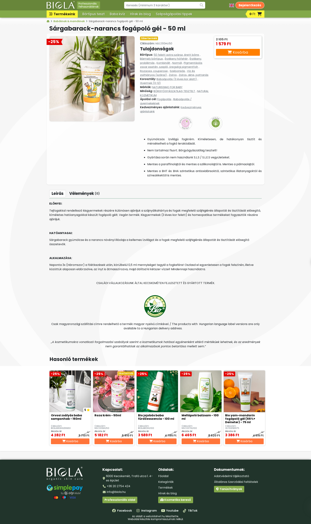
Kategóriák (166, 482)
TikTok (192, 511)
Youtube (172, 511)
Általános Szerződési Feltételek (236, 482)
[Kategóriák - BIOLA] (48, 21)
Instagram (149, 511)
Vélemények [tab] (84, 193)
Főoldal (163, 476)
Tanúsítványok (230, 489)
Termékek (165, 488)
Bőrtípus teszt (93, 14)
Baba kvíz (117, 14)
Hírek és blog (140, 14)
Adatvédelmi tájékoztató (231, 476)
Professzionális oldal (120, 500)
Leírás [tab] (58, 193)
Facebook (124, 511)
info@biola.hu (116, 492)
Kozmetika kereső (177, 500)
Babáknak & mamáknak (69, 21)
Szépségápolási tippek (174, 14)
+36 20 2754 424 (118, 486)
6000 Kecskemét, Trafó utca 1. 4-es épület (129, 478)
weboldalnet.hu (155, 516)
